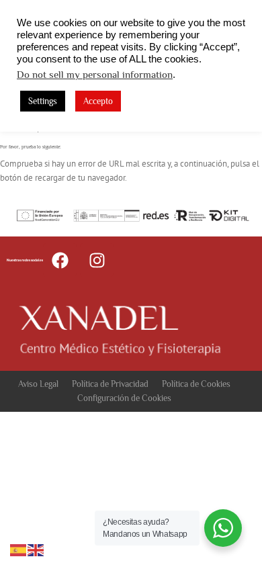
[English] (36, 549)
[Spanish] (19, 549)
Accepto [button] (98, 101)
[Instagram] (97, 260)
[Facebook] (60, 260)
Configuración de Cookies (124, 398)
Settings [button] (42, 101)
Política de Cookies (196, 384)
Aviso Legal (38, 384)
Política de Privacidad (110, 384)
